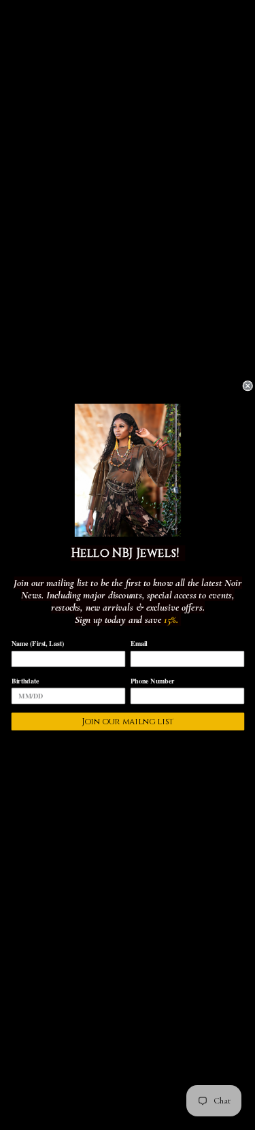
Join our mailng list (127, 721)
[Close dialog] (247, 386)
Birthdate (25, 680)
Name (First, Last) (37, 643)
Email (138, 643)
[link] (127, 470)
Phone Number (152, 680)
